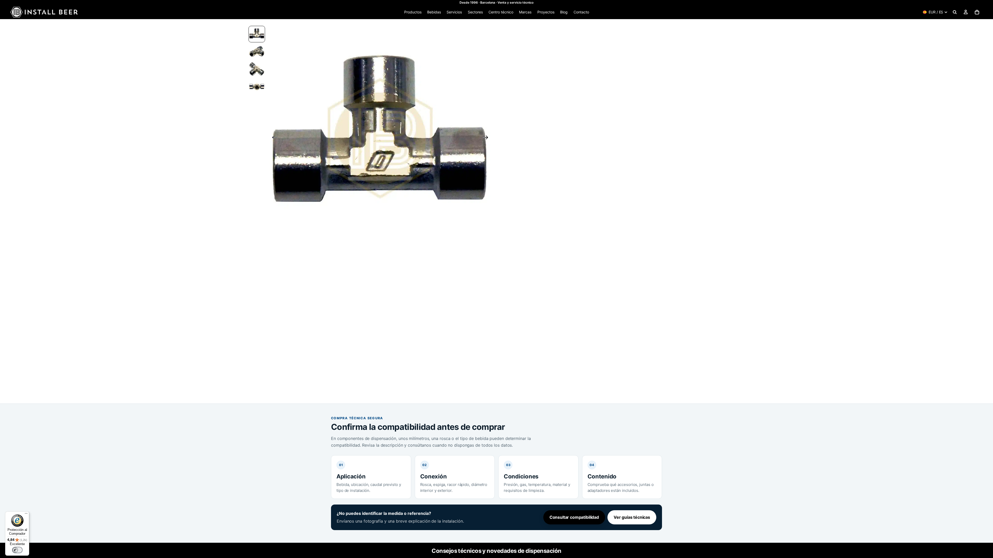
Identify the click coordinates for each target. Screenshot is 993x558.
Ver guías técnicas (632, 517)
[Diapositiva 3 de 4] (257, 69)
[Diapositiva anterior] (273, 138)
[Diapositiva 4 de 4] (257, 87)
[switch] (17, 550)
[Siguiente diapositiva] (487, 138)
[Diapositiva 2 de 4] (257, 51)
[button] (380, 138)
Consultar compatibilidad (574, 517)
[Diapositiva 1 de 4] (257, 34)
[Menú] (26, 515)
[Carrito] (977, 12)
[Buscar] (954, 12)
